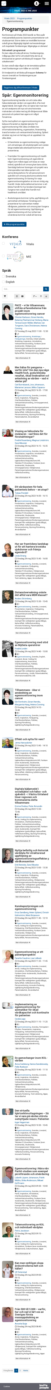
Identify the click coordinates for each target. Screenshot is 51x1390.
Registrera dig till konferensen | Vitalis (20, 88)
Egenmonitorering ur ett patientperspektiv (29, 953)
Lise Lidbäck (36, 958)
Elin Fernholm (21, 702)
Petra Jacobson (22, 1231)
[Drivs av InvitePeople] (37, 1387)
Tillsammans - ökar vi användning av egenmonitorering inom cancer (29, 694)
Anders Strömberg (23, 598)
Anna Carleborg (22, 1064)
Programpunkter (24, 18)
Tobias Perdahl (21, 493)
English (10, 282)
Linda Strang (20, 556)
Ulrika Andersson (29, 1180)
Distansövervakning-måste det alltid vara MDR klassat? (31, 594)
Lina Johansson (37, 385)
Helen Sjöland (35, 912)
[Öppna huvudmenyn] (46, 3)
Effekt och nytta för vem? (30, 739)
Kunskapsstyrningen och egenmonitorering (29, 907)
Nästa (25, 1371)
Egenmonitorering (24, 337)
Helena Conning (37, 704)
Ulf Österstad (21, 1272)
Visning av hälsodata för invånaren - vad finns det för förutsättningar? (31, 434)
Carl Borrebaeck (22, 385)
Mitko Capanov (38, 387)
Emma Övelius (21, 806)
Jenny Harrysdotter (23, 743)
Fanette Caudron (22, 958)
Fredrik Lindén (21, 649)
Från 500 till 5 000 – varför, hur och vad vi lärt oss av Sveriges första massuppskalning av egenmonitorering (30, 1315)
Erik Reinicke (20, 865)
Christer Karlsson (22, 317)
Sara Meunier (21, 443)
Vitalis (30, 244)
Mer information (22, 358)
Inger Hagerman (22, 1122)
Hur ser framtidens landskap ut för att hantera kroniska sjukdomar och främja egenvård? (31, 548)
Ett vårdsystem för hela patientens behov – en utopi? (31, 488)
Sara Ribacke (33, 865)
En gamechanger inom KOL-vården (31, 1059)
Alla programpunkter (15, 224)
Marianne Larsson (23, 387)
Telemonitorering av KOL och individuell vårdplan (29, 1226)
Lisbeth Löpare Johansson (26, 1177)
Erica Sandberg (21, 912)
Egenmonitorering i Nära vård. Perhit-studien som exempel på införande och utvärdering (32, 1171)
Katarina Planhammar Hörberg (28, 320)
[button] (37, 3)
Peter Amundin (35, 806)
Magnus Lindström (40, 440)
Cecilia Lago (20, 1019)
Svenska (11, 276)
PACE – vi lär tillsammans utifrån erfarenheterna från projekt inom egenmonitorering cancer (30, 309)
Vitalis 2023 (9, 18)
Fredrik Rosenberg (23, 440)
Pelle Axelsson (21, 1067)
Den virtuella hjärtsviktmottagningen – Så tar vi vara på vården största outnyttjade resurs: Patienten (32, 1114)
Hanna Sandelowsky (39, 1064)
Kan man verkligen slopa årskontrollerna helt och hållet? (29, 1266)
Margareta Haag (22, 704)
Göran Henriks (37, 317)
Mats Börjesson (33, 915)
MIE (28, 256)
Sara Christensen (32, 326)
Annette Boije (21, 1324)
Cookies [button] (7, 1386)
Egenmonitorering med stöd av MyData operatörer (31, 644)
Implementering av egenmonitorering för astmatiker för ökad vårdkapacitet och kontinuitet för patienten (32, 1010)
